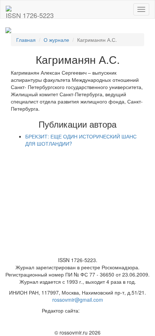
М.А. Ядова (94, 310)
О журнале (56, 39)
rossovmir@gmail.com (77, 299)
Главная (26, 39)
